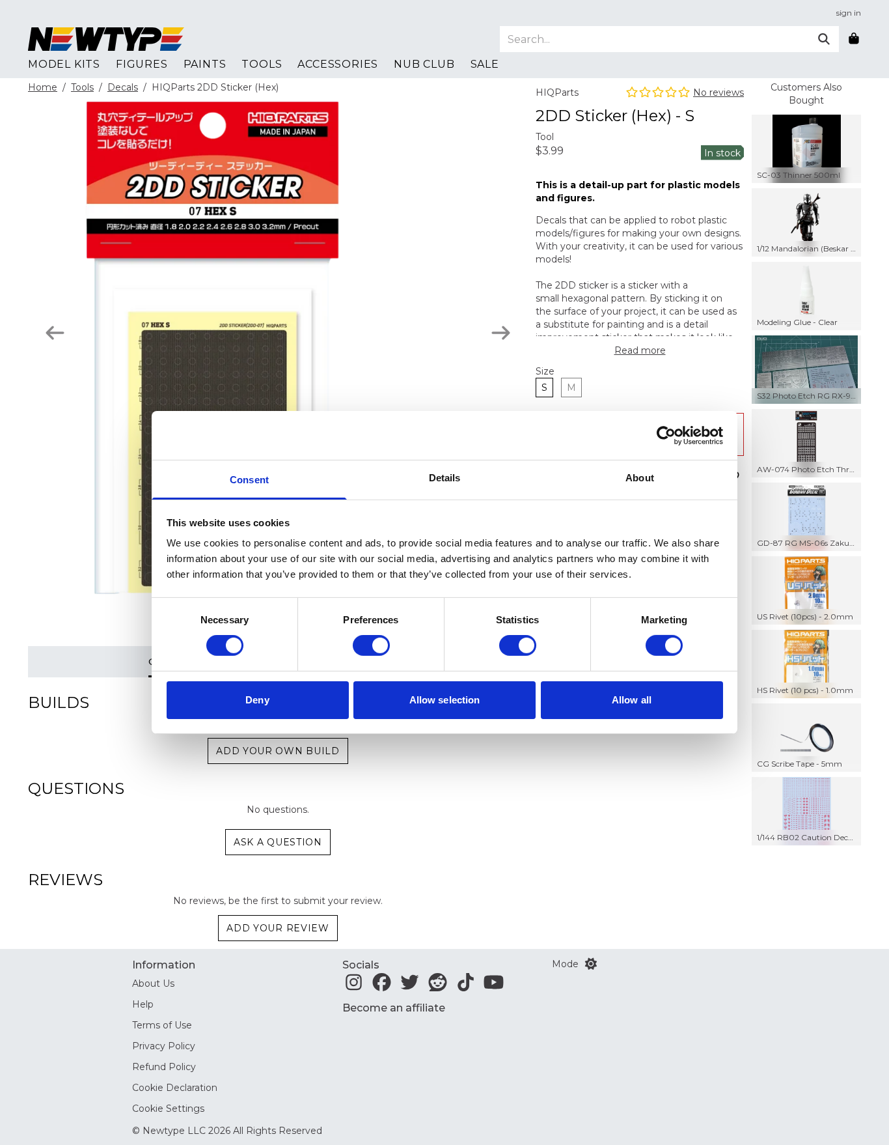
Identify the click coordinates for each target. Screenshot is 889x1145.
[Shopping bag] (854, 39)
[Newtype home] (106, 39)
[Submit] (824, 39)
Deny (257, 699)
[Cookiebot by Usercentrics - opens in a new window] (666, 435)
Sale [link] (485, 64)
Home (42, 87)
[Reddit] (437, 986)
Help (143, 1004)
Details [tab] (445, 477)
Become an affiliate (393, 1008)
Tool (545, 137)
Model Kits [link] (64, 64)
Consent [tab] (249, 479)
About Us (153, 983)
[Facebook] (381, 986)
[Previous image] (55, 333)
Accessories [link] (337, 64)
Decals (122, 87)
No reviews (718, 92)
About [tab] (639, 477)
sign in (848, 13)
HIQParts (557, 92)
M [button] (571, 387)
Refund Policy (164, 1067)
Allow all (631, 699)
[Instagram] (353, 986)
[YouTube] (493, 986)
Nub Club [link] (424, 64)
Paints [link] (205, 64)
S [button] (544, 387)
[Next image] (501, 333)
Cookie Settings (168, 1108)
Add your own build (278, 751)
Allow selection (444, 699)
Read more (640, 350)
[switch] (371, 645)
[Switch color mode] (591, 963)
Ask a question (278, 842)
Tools (82, 87)
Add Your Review (277, 928)
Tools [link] (261, 64)
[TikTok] (465, 986)
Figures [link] (142, 64)
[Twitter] (409, 986)
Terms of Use (162, 1025)
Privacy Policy (163, 1046)
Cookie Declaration (174, 1088)
